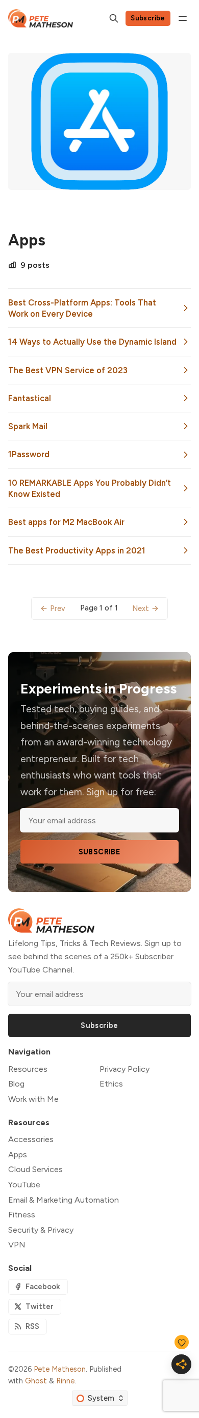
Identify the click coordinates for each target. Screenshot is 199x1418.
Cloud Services (35, 1169)
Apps (17, 1154)
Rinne (65, 1380)
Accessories (31, 1139)
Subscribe (148, 18)
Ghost (36, 1380)
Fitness (21, 1214)
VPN (17, 1244)
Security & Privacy (40, 1230)
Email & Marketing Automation (63, 1200)
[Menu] (183, 18)
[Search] (114, 18)
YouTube (24, 1184)
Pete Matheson (60, 1369)
